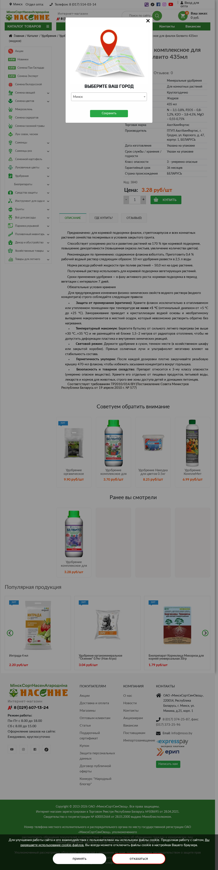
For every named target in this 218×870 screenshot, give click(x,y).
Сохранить (109, 113)
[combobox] (109, 96)
